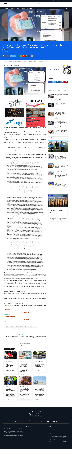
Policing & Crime (4, 49)
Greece (8, 61)
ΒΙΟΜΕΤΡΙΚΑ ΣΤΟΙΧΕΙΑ (28, 326)
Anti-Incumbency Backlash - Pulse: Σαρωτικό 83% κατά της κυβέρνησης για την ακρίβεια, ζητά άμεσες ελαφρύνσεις (61, 166)
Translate (67, 8)
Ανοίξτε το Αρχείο (7, 314)
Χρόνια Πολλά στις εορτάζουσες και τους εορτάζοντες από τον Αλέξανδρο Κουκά (36, 337)
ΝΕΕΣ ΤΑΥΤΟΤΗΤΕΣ (18, 328)
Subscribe (64, 441)
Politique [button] (7, 8)
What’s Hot (12, 326)
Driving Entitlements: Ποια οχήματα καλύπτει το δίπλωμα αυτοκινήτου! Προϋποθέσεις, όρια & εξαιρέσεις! (39, 364)
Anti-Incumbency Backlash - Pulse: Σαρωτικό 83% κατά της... (57, 210)
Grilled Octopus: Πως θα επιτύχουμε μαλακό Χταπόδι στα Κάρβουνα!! (61, 131)
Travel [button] (18, 8)
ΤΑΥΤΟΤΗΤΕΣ (25, 328)
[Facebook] (50, 82)
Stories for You (6, 326)
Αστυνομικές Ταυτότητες (19, 326)
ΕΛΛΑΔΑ (35, 326)
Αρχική (5, 61)
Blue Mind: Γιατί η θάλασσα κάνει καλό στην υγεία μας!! (15, 337)
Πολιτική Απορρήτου (64, 446)
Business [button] (13, 8)
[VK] (62, 82)
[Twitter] (54, 82)
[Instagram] (58, 82)
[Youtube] (66, 82)
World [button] (23, 8)
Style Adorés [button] (30, 8)
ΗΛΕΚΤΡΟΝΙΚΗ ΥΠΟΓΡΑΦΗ (8, 328)
